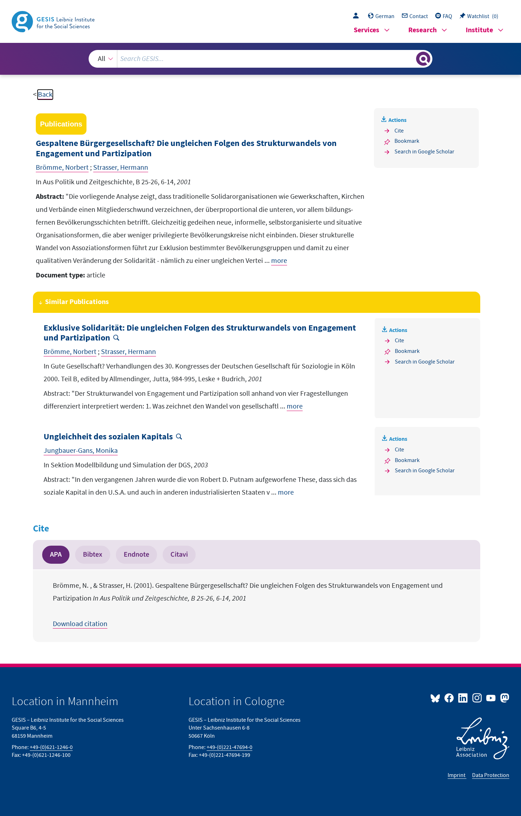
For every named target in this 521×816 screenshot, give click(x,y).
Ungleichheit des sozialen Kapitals (108, 437)
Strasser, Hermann (120, 167)
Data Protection (490, 775)
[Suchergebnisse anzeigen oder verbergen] (423, 59)
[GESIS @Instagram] (477, 697)
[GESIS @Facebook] (449, 697)
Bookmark (406, 141)
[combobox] (260, 59)
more (279, 260)
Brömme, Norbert (62, 167)
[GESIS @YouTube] (491, 697)
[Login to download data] (357, 16)
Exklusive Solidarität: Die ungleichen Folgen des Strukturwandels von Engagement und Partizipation (200, 333)
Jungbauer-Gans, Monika (81, 450)
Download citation (80, 624)
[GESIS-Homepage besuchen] (54, 21)
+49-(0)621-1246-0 (51, 747)
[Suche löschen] (410, 58)
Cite (399, 130)
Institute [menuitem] (479, 30)
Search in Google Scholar (424, 151)
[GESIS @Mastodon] (503, 697)
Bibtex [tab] (92, 554)
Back (45, 94)
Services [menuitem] (366, 30)
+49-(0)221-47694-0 (229, 747)
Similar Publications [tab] (77, 302)
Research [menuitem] (422, 30)
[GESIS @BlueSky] (437, 697)
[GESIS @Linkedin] (463, 697)
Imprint (457, 775)
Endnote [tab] (136, 554)
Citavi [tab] (179, 554)
